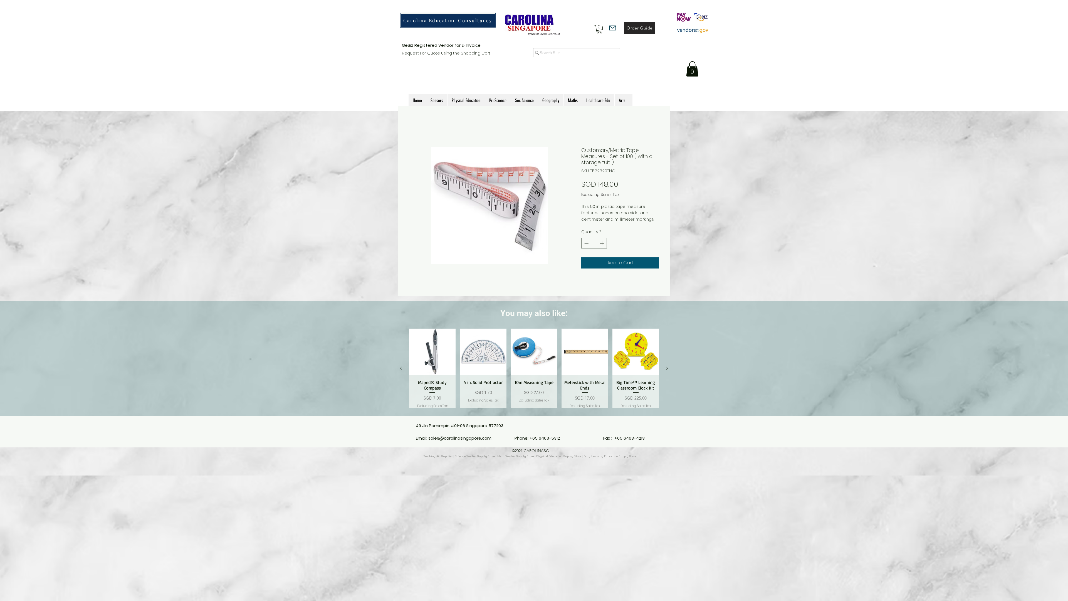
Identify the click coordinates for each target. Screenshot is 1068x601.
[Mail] (612, 28)
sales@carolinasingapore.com (459, 444)
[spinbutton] (594, 249)
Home (415, 126)
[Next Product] (667, 374)
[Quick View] (432, 358)
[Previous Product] (401, 374)
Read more (592, 225)
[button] (599, 29)
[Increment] (602, 249)
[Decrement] (586, 249)
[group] (534, 375)
